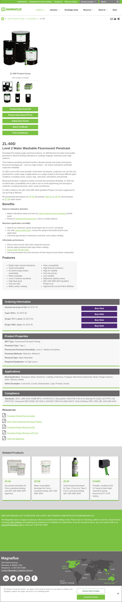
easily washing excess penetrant (52, 214)
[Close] (118, 593)
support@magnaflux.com (11, 525)
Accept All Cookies (91, 597)
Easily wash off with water (18, 250)
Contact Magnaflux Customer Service (17, 570)
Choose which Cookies (91, 591)
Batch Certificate (20, 127)
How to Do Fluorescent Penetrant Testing (24, 422)
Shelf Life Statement (15, 439)
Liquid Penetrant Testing (15, 19)
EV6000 (96, 481)
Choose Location (87, 2)
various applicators (23, 230)
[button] (99, 308)
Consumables (32, 19)
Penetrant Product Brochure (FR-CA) (22, 433)
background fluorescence (26, 219)
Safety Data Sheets (20, 121)
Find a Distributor (20, 133)
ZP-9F (57, 197)
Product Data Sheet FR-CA (20, 115)
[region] (61, 594)
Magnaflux (2, 18)
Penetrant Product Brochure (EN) (21, 427)
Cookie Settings (15, 522)
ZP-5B (7, 199)
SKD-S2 (48, 197)
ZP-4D (32, 197)
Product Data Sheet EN (20, 109)
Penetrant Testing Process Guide (21, 416)
